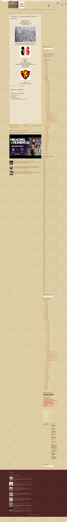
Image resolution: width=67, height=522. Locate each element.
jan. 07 (47, 86)
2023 (45, 146)
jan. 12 (47, 90)
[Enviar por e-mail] (19, 86)
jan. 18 (47, 99)
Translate (50, 467)
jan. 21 (47, 103)
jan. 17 (47, 97)
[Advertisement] (50, 28)
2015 (45, 311)
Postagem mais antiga (36, 125)
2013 (45, 69)
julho (46, 134)
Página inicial (25, 125)
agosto (46, 135)
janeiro (46, 80)
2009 (45, 63)
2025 (45, 149)
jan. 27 (47, 109)
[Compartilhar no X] (21, 86)
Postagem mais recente (14, 125)
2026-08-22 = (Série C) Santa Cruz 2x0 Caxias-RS (18, 130)
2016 (45, 73)
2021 (45, 143)
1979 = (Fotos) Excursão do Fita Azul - (19, 487)
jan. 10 (47, 87)
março (46, 128)
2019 (45, 77)
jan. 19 (47, 100)
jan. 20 (47, 341)
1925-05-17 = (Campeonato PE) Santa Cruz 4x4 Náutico (52, 114)
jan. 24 (47, 106)
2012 (45, 67)
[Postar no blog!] (20, 86)
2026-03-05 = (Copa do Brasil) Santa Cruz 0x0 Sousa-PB (22, 171)
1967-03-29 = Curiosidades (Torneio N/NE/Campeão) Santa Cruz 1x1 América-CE (26, 166)
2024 (45, 147)
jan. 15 (47, 94)
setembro (46, 137)
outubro (46, 138)
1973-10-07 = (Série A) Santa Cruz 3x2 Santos (20, 492)
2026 (45, 150)
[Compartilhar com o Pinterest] (23, 86)
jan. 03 (47, 83)
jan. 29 (47, 110)
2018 (45, 76)
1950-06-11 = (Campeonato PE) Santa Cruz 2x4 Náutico (51, 117)
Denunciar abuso (46, 153)
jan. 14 (47, 93)
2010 (45, 64)
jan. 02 (47, 81)
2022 (45, 144)
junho (46, 132)
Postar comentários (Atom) (16, 127)
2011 (45, 66)
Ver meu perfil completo (47, 57)
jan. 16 (47, 96)
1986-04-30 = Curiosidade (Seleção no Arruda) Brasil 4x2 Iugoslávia (24, 161)
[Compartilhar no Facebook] (22, 86)
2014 (45, 70)
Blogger (39, 514)
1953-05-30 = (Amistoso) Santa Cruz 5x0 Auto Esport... (51, 119)
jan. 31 (47, 125)
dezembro (47, 141)
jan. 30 (47, 123)
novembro (47, 379)
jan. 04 (47, 84)
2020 (45, 79)
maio (46, 131)
